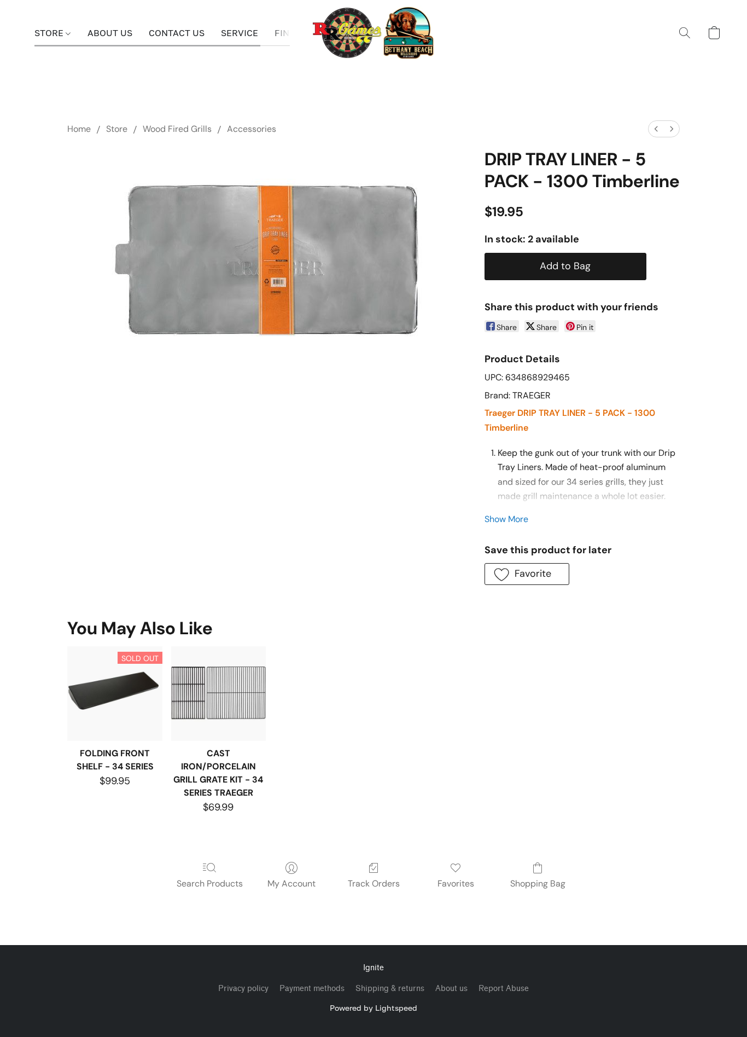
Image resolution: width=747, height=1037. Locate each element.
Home (79, 129)
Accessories (251, 129)
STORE (50, 32)
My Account (291, 883)
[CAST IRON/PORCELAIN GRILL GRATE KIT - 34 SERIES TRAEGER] (218, 693)
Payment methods (312, 988)
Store (116, 129)
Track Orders (374, 883)
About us (451, 988)
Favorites (455, 883)
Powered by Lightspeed (373, 1007)
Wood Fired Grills (177, 129)
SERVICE (239, 32)
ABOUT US (109, 32)
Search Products (210, 883)
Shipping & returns (389, 988)
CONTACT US (177, 32)
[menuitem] (656, 129)
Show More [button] (506, 519)
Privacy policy (243, 988)
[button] (374, 32)
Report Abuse (503, 988)
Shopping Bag (537, 883)
